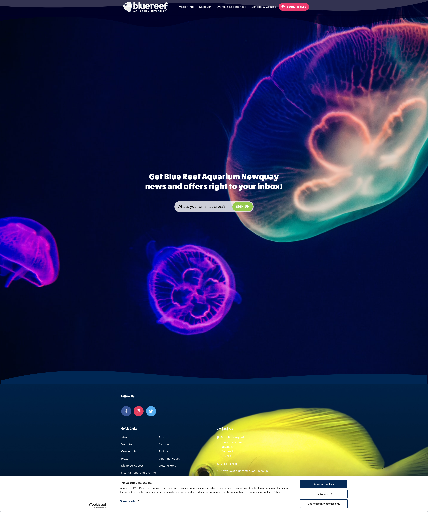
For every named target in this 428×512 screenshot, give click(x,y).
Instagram (139, 411)
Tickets (164, 451)
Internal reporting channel (139, 472)
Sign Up (242, 206)
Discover (205, 7)
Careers (164, 444)
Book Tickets (296, 6)
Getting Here (168, 465)
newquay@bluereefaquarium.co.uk (244, 471)
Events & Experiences (231, 7)
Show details (127, 501)
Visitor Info (186, 7)
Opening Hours (169, 458)
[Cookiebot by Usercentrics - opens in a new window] (98, 505)
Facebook (126, 411)
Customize (322, 494)
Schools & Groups (263, 7)
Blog (162, 437)
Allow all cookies (324, 484)
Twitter (151, 411)
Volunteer (128, 444)
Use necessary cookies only (324, 503)
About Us (127, 437)
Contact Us (128, 451)
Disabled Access (132, 465)
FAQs (124, 458)
